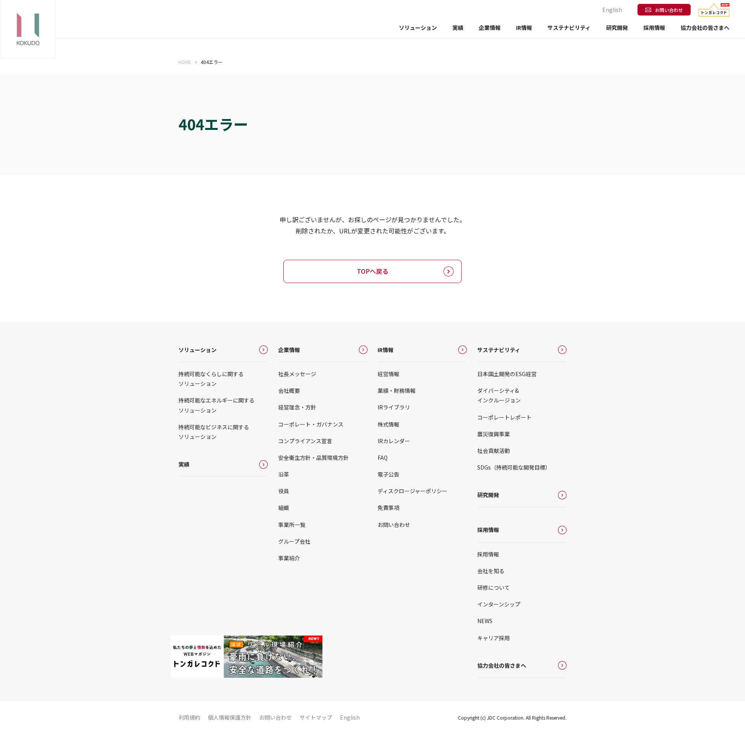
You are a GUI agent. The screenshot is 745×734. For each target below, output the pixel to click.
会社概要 (289, 390)
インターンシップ (498, 604)
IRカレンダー (394, 441)
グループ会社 (294, 541)
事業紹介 (289, 558)
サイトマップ (316, 717)
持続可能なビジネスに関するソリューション (213, 431)
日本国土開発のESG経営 (507, 374)
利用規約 (189, 717)
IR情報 (385, 350)
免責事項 (388, 507)
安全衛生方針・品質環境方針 (313, 457)
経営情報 (388, 374)
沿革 (283, 474)
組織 (283, 507)
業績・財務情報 (397, 390)
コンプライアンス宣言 (305, 441)
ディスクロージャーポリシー (412, 491)
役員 (283, 491)
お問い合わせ (669, 10)
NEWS (484, 621)
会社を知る (490, 571)
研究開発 (617, 27)
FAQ (383, 457)
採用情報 (488, 530)
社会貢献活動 (493, 450)
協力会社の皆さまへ (705, 27)
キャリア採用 (493, 638)
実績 (457, 27)
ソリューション (197, 350)
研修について (493, 587)
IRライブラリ (394, 407)
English (612, 10)
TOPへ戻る (372, 271)
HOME (184, 62)
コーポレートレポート (504, 417)
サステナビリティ (498, 350)
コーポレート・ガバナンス (310, 424)
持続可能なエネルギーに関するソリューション (216, 405)
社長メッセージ (297, 374)
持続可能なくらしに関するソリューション (211, 378)
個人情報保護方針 (229, 717)
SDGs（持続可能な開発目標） (514, 467)
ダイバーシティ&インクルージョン (499, 395)
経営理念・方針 (297, 407)
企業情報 (289, 350)
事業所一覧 (291, 524)
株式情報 (388, 424)
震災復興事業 (493, 434)
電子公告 (388, 474)
